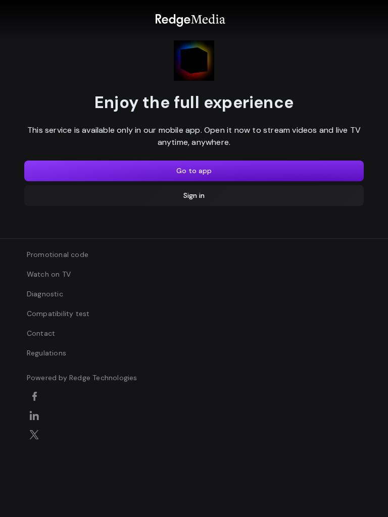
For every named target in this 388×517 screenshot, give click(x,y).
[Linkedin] (36, 416)
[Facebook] (36, 397)
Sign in (194, 195)
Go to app (194, 170)
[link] (190, 20)
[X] (36, 435)
